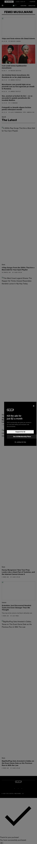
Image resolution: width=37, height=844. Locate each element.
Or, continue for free (20, 442)
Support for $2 (20, 432)
